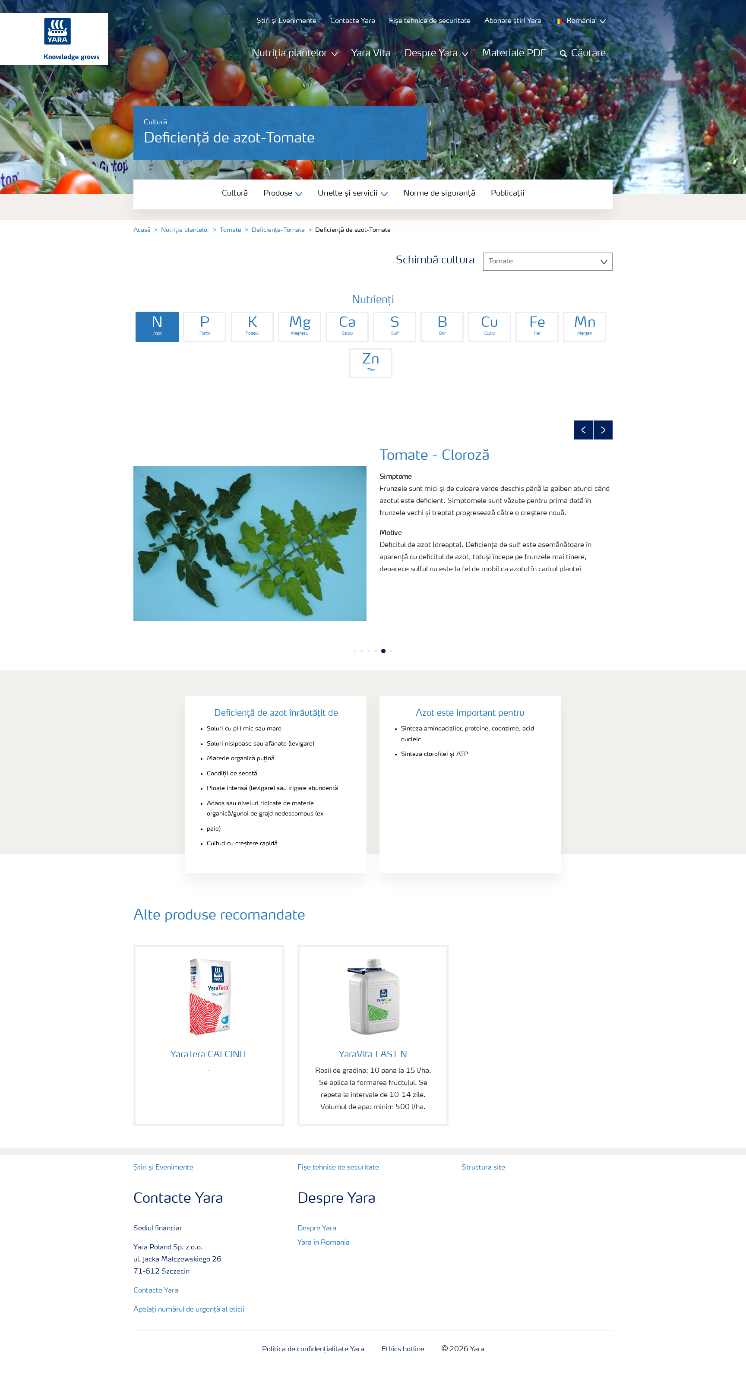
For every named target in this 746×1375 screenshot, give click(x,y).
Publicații (508, 193)
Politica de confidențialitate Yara (313, 1349)
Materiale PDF (514, 53)
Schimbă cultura (435, 261)
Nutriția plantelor (185, 230)
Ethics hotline (403, 1349)
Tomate (230, 230)
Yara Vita (371, 53)
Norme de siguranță (439, 193)
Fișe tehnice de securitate (338, 1167)
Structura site (483, 1167)
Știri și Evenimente (163, 1167)
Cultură (235, 193)
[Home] (49, 38)
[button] (583, 429)
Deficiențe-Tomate (278, 230)
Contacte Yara (155, 1290)
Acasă (142, 230)
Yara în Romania (323, 1242)
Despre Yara (316, 1228)
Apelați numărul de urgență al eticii (188, 1309)
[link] (157, 327)
